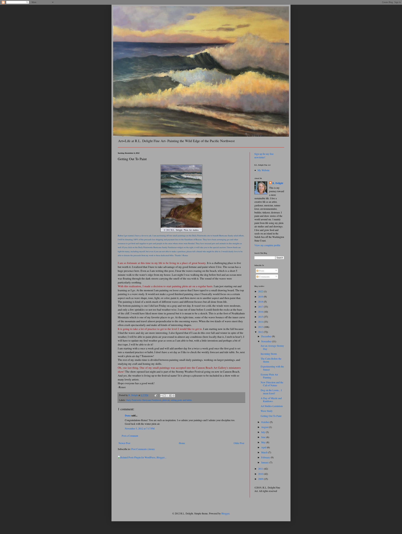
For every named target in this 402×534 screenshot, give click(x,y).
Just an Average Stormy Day (272, 347)
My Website (263, 170)
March (264, 452)
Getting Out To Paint (271, 415)
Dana (128, 415)
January (265, 462)
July (263, 432)
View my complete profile (267, 245)
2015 (261, 316)
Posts (261, 270)
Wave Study (267, 410)
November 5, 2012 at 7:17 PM (140, 428)
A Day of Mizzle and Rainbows (271, 399)
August (265, 427)
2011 (261, 468)
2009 (261, 478)
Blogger (225, 513)
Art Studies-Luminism (272, 406)
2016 (261, 311)
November (266, 341)
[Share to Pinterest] (173, 395)
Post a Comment (130, 435)
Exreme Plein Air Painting (269, 376)
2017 (261, 306)
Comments (264, 276)
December (266, 336)
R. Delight (277, 183)
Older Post (239, 443)
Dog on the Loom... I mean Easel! (271, 391)
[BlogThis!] (164, 395)
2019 (261, 296)
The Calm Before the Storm (271, 360)
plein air (166, 399)
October (265, 422)
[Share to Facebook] (170, 395)
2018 (261, 301)
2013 (261, 326)
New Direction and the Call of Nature (272, 384)
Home (182, 443)
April (264, 447)
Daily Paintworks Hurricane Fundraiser (143, 399)
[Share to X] (167, 395)
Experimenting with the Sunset (272, 368)
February (266, 457)
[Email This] (161, 395)
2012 (261, 331)
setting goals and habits (181, 399)
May (263, 442)
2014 (261, 321)
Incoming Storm (269, 353)
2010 (261, 473)
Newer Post (124, 443)
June (263, 437)
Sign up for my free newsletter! (264, 155)
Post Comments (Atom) (143, 449)
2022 (261, 291)
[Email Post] (155, 395)
